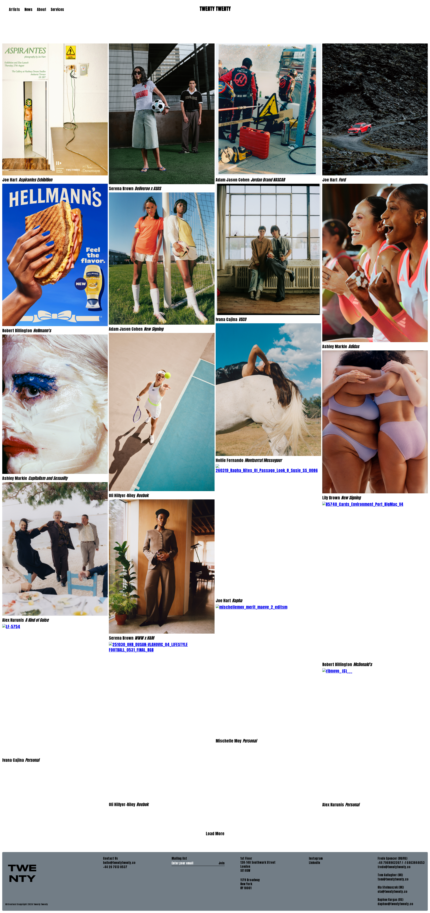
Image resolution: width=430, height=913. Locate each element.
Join (222, 863)
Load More (215, 834)
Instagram (316, 859)
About (41, 9)
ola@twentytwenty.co (392, 892)
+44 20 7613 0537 (115, 867)
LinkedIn (314, 863)
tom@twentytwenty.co (393, 879)
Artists (14, 9)
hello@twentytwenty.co (119, 863)
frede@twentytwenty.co (394, 867)
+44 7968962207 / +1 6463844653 (401, 863)
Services (57, 9)
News (28, 9)
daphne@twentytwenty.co (395, 904)
